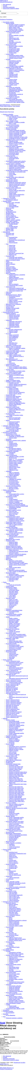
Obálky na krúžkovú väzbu (13, 380)
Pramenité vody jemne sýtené (17, 258)
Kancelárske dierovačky (15, 99)
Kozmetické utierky (14, 153)
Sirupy (7, 265)
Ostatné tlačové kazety (12, 687)
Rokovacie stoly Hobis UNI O (16, 801)
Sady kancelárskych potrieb (13, 1003)
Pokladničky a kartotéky (12, 451)
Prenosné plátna (13, 544)
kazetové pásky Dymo (15, 408)
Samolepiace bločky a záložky (14, 614)
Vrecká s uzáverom (14, 126)
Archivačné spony (13, 483)
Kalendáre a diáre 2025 (12, 638)
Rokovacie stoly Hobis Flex (16, 790)
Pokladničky (12, 452)
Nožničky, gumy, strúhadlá (13, 202)
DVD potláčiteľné (13, 337)
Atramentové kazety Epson (16, 667)
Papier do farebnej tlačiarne (16, 637)
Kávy (7, 236)
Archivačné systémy (11, 476)
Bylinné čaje (12, 249)
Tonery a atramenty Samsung (13, 702)
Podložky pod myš (14, 383)
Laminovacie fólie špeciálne (13, 396)
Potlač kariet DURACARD (16, 503)
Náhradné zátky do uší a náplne (17, 939)
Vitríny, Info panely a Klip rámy (14, 576)
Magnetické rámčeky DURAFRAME (18, 506)
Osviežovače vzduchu (12, 181)
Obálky (8, 617)
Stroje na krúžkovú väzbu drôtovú (18, 367)
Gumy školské (12, 205)
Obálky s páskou (13, 618)
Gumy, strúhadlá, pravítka (12, 881)
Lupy (10, 34)
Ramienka (11, 742)
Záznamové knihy (13, 654)
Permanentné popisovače (16, 895)
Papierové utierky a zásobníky (14, 146)
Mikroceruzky (12, 871)
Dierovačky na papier (11, 98)
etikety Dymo (12, 411)
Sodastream (12, 297)
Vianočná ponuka (10, 309)
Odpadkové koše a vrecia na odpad (15, 139)
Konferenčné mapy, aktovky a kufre (15, 102)
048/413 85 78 (4, 0)
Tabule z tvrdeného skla (12, 534)
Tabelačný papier (13, 603)
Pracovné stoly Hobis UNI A (16, 793)
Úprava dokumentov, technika (11, 312)
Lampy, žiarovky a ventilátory (13, 843)
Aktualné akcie (4, 111)
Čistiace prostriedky (11, 129)
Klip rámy (11, 581)
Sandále (11, 928)
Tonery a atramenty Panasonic (14, 716)
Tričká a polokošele (14, 923)
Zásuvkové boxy (13, 75)
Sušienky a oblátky (11, 268)
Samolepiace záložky (14, 615)
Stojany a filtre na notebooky (13, 347)
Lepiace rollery (13, 82)
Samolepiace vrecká (11, 433)
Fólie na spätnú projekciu (15, 524)
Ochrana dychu (10, 941)
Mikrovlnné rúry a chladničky (13, 304)
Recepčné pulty (10, 832)
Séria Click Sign (13, 514)
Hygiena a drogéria (8, 114)
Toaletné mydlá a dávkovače (13, 187)
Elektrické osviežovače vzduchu (17, 182)
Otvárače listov (13, 43)
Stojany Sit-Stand (13, 388)
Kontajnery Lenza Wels (15, 825)
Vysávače (11, 159)
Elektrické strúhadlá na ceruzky (17, 883)
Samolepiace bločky (14, 645)
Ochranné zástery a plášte (16, 925)
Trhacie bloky (9, 210)
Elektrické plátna (13, 543)
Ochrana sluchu (10, 936)
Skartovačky (9, 416)
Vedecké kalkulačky (14, 327)
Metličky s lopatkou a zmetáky (17, 122)
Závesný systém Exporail (15, 532)
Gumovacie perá (13, 857)
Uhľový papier (12, 605)
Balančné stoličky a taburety (16, 729)
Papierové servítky (14, 147)
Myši (10, 361)
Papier (4, 582)
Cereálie (8, 272)
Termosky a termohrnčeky (15, 298)
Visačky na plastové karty (15, 500)
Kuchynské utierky (14, 154)
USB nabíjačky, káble (11, 353)
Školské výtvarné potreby (12, 888)
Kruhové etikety (13, 594)
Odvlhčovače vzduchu (12, 179)
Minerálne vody (10, 233)
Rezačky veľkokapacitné (15, 329)
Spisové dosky (13, 468)
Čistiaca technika (10, 155)
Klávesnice (12, 363)
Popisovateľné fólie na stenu (16, 494)
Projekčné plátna (10, 540)
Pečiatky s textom (13, 63)
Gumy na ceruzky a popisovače (17, 887)
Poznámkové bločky (11, 643)
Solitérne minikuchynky (15, 805)
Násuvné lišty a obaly (14, 467)
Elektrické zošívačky (14, 91)
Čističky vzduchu (13, 157)
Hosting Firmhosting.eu (6, 1069)
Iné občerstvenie (10, 310)
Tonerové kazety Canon (15, 663)
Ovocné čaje (12, 248)
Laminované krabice (14, 484)
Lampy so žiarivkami (14, 847)
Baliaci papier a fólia (14, 27)
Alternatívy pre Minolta (12, 689)
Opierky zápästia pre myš (15, 385)
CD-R (10, 341)
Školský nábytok (10, 816)
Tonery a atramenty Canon (13, 661)
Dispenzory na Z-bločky (15, 647)
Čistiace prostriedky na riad (16, 134)
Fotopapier (9, 609)
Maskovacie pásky (14, 51)
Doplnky (11, 929)
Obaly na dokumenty (11, 455)
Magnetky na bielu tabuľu (15, 560)
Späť (3, 1022)
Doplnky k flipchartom (11, 527)
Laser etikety (12, 595)
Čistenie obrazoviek (14, 316)
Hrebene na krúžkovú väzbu (13, 373)
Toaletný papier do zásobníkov (17, 166)
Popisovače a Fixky (11, 891)
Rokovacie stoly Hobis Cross (16, 792)
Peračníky (8, 209)
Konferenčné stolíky (14, 813)
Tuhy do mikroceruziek (15, 875)
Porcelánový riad (10, 305)
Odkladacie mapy (13, 470)
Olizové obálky (13, 627)
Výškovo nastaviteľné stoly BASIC (18, 835)
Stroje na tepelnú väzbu (15, 372)
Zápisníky (11, 613)
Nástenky (8, 558)
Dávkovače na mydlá (14, 196)
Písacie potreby (7, 849)
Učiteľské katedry (13, 820)
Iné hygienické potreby (12, 127)
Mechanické (12, 905)
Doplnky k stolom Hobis (15, 769)
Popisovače (9, 876)
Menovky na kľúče (14, 488)
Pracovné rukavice (11, 903)
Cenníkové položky (8, 1011)
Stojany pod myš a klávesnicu (17, 392)
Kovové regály (13, 753)
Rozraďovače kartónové (15, 450)
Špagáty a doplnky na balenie (17, 24)
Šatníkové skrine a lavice (15, 748)
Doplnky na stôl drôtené (12, 431)
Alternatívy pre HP (11, 674)
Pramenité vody (10, 256)
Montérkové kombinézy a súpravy (18, 920)
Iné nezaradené (10, 1012)
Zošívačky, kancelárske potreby (11, 425)
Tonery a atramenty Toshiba (13, 703)
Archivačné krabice (14, 482)
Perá (7, 851)
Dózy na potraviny (14, 284)
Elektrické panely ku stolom (13, 829)
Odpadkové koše (13, 141)
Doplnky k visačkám (14, 502)
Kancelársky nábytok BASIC (13, 833)
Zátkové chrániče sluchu (15, 937)
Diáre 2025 (12, 639)
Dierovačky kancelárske (12, 427)
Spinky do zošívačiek (14, 87)
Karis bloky (12, 657)
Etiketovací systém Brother (13, 400)
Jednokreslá (12, 809)
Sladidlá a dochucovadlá (12, 308)
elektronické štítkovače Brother (17, 403)
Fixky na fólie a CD (14, 896)
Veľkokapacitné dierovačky (16, 101)
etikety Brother (13, 405)
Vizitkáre (11, 72)
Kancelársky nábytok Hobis (13, 764)
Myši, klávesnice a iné (12, 359)
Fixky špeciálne (13, 893)
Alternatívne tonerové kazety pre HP (18, 678)
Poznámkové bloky (14, 611)
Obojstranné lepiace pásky (16, 55)
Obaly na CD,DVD (14, 335)
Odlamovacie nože (14, 38)
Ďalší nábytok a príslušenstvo (14, 760)
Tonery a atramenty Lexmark (13, 681)
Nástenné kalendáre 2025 (16, 642)
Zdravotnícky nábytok (11, 806)
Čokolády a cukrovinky (12, 269)
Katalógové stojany (11, 491)
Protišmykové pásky (14, 50)
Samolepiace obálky (14, 619)
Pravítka (11, 885)
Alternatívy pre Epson (11, 706)
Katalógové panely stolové (16, 519)
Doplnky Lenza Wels (14, 828)
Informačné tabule (13, 552)
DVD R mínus (12, 339)
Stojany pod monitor (14, 391)
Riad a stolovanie (10, 273)
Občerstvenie (6, 104)
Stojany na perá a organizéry (16, 70)
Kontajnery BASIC (14, 837)
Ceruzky (8, 869)
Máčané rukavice (13, 904)
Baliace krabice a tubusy (15, 28)
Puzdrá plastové (13, 499)
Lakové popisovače (14, 877)
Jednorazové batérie (14, 421)
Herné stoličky (13, 734)
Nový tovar (11, 111)
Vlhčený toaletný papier (15, 169)
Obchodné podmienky (9, 7)
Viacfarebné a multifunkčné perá (17, 853)
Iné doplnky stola (10, 761)
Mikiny (10, 917)
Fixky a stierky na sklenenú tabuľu (18, 571)
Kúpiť (2, 1048)
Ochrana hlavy (10, 945)
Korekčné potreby (10, 864)
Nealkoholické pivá (11, 270)
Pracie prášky (12, 174)
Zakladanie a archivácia (9, 198)
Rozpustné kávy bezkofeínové (17, 240)
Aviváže (11, 175)
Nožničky (11, 204)
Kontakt (5, 5)
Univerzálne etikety (14, 590)
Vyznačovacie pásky (14, 48)
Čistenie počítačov (11, 313)
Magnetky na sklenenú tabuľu (17, 570)
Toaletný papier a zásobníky (13, 163)
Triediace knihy (13, 443)
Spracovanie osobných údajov (11, 8)
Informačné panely (14, 578)
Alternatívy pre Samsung (12, 705)
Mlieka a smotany (10, 264)
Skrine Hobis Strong (14, 770)
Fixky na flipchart (13, 899)
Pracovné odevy (10, 916)
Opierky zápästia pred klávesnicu (18, 384)
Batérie (8, 420)
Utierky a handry (13, 118)
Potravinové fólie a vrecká (16, 285)
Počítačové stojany (11, 387)
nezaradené (6, 1010)
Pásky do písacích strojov (12, 713)
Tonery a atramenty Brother (13, 691)
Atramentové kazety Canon (16, 662)
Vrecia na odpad (13, 145)
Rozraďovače (9, 447)
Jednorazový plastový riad (16, 290)
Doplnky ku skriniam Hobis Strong (18, 772)
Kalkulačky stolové (14, 324)
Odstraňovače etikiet (14, 314)
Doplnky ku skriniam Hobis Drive (17, 773)
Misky (10, 282)
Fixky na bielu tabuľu (14, 897)
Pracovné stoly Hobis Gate (16, 766)
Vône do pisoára (13, 186)
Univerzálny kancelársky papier (17, 634)
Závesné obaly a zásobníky (13, 435)
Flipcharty (8, 492)
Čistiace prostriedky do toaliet (17, 130)
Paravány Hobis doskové (15, 796)
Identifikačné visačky (11, 496)
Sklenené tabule (13, 535)
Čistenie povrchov (14, 317)
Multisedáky (12, 732)
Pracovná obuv (10, 927)
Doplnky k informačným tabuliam (17, 554)
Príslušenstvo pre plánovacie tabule (18, 551)
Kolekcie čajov (13, 250)
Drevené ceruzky (13, 873)
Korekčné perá (13, 865)
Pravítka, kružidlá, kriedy (12, 222)
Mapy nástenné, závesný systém (14, 530)
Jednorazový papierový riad (16, 288)
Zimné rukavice (13, 907)
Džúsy (7, 261)
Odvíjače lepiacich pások (15, 58)
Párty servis (9, 292)
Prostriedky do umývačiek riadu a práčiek (17, 170)
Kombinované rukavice (15, 909)
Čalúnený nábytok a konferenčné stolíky (16, 808)
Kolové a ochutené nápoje (13, 260)
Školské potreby (7, 201)
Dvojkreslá (12, 810)
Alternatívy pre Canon (11, 693)
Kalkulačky (9, 320)
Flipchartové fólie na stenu (16, 528)
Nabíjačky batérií (13, 423)
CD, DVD (8, 333)
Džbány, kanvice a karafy (15, 301)
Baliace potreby (10, 23)
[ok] (18, 13)
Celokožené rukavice (14, 915)
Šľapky (11, 931)
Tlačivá (8, 583)
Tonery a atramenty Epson (13, 665)
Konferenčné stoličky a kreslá (16, 722)
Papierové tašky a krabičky (16, 26)
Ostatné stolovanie (14, 277)
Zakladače (9, 471)
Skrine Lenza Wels (14, 824)
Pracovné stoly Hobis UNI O (16, 800)
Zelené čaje (12, 245)
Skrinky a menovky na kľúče (13, 486)
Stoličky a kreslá (10, 720)
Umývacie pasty (13, 191)
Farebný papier (10, 586)
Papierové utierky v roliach (16, 151)
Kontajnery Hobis (13, 765)
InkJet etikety (12, 597)
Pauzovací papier (13, 602)
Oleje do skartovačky (14, 419)
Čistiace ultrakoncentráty (15, 135)
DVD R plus (12, 340)
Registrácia (9, 19)
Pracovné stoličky (13, 728)
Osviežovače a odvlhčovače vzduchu (16, 161)
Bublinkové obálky (14, 621)
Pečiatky (8, 59)
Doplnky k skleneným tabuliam (14, 547)
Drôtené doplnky (13, 76)
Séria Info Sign (13, 511)
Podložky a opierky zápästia (13, 381)
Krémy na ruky (13, 189)
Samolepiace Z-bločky (15, 649)
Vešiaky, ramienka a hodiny (13, 737)
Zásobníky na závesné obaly (16, 436)
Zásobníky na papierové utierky (17, 150)
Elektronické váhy (10, 395)
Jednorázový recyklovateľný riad (17, 289)
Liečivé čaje (12, 252)
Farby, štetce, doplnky (11, 221)
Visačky (11, 498)
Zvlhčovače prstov (14, 626)
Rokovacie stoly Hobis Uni (16, 780)
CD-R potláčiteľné (14, 336)
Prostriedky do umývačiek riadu (17, 171)
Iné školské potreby (11, 212)
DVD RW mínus (13, 343)
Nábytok (5, 718)
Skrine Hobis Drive (14, 777)
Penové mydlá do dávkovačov (17, 190)
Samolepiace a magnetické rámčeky (15, 504)
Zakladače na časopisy (15, 479)
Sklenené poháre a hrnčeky (16, 278)
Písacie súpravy (13, 861)
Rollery (11, 859)
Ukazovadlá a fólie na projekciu (14, 523)
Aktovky (11, 441)
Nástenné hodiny (13, 738)
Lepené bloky (12, 653)
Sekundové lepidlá (14, 83)
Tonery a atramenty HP (12, 670)
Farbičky (11, 872)
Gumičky (11, 40)
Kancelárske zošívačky (15, 88)
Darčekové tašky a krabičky (16, 30)
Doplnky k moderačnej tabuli (16, 575)
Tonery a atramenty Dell (12, 717)
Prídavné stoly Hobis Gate (16, 774)
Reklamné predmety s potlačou (14, 1018)
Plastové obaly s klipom (15, 463)
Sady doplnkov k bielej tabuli (16, 562)
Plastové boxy (12, 478)
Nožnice (11, 36)
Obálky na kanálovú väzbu (16, 415)
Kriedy (10, 225)
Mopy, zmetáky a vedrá (12, 121)
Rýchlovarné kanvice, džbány (14, 294)
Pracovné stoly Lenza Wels (16, 822)
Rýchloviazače (13, 458)
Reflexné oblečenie (14, 921)
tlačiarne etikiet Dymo (14, 412)
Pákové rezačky (13, 332)
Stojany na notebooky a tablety (17, 348)
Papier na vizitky (13, 599)
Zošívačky (8, 86)
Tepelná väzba (10, 369)
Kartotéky (11, 454)
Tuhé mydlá (12, 197)
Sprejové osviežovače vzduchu (17, 183)
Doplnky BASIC (13, 839)
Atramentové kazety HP (15, 671)
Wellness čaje (12, 254)
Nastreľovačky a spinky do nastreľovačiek (16, 95)
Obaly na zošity (10, 208)
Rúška (10, 944)
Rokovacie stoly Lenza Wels (16, 826)
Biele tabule (9, 559)
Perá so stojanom (13, 863)
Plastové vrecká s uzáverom (16, 143)
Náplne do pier (13, 856)
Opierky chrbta (13, 758)
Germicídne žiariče (14, 158)
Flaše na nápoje (13, 300)
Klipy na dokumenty (14, 39)
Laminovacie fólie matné (12, 397)
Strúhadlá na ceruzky (14, 884)
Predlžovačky (9, 762)
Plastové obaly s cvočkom (16, 462)
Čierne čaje (12, 246)
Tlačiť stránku (16, 106)
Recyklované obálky (14, 625)
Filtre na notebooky (14, 349)
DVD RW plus (12, 344)
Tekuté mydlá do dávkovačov (16, 194)
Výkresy (11, 607)
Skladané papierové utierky (16, 149)
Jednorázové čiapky (14, 947)
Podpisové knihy (13, 444)
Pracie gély (12, 173)
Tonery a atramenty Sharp (13, 701)
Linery (7, 880)
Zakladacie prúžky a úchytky (16, 456)
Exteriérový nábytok (14, 754)
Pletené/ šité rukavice (14, 911)
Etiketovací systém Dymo (12, 407)
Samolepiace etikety (11, 587)
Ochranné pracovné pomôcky (11, 901)
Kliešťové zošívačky (14, 97)
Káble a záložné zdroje (15, 355)
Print (4, 1016)
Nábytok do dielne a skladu (16, 749)
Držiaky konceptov (14, 389)
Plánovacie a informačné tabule (14, 548)
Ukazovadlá (12, 526)
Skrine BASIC (12, 840)
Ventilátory (12, 844)
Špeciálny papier (10, 598)
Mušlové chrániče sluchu (15, 940)
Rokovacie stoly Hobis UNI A (16, 794)
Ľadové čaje (9, 262)
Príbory (11, 281)
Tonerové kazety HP (14, 673)
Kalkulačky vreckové (14, 323)
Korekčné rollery (13, 867)
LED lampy (12, 845)
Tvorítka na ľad (13, 280)
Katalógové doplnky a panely (16, 520)
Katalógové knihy (13, 466)
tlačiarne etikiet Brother (15, 404)
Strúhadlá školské (13, 206)
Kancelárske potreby (8, 22)
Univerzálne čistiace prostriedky (17, 131)
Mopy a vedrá (12, 123)
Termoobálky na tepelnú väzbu (17, 371)
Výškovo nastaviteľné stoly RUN (17, 798)
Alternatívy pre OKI (11, 690)
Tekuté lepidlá (12, 80)
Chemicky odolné (13, 913)
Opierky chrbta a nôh (11, 756)
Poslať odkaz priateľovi (6, 106)
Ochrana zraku (10, 932)
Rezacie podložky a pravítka (16, 35)
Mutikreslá (11, 812)
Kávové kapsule (13, 242)
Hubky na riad (12, 119)
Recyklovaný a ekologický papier (17, 635)
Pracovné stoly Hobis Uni (15, 768)
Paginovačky (12, 64)
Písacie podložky (13, 464)
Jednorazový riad (10, 286)
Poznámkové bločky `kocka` (16, 646)
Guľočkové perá (13, 852)
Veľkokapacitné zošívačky (16, 90)
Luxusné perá (12, 860)
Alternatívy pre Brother (12, 708)
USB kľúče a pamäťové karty (13, 345)
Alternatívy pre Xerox (11, 714)
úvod (1, 104)
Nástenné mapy (13, 531)
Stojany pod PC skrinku (15, 393)
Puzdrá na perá (10, 214)
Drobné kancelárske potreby (13, 31)
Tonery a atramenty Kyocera (13, 679)
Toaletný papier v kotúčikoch (16, 165)
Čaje (7, 244)
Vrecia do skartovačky (15, 417)
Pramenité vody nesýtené (15, 257)
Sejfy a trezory (13, 752)
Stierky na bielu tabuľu (15, 567)
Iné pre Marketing (10, 1015)
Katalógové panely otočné (13, 516)
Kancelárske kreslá (14, 721)
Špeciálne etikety (13, 591)
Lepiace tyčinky (13, 79)
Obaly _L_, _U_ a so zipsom (16, 459)
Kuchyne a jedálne (11, 802)
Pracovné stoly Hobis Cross (16, 788)
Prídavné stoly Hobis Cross (16, 789)
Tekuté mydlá (12, 178)
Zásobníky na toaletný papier (16, 167)
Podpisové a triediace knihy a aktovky (16, 440)
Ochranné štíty (13, 933)
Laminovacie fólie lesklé (12, 352)
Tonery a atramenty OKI (12, 685)
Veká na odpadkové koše (15, 142)
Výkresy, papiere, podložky (13, 220)
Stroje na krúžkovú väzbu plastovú (18, 368)
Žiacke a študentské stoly (15, 818)
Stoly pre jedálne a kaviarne (16, 804)
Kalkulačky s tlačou (14, 325)
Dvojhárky (11, 606)
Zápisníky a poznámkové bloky (14, 610)
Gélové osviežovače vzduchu (16, 162)
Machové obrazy (10, 841)
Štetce (10, 889)
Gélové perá (12, 855)
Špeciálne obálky (13, 622)
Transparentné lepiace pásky (16, 56)
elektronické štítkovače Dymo (16, 409)
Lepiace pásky (10, 54)
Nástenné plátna (13, 542)
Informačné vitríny (13, 579)
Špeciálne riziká (13, 912)
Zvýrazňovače (9, 879)
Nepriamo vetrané (13, 935)
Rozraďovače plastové (12, 200)
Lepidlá (8, 78)
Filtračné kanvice (13, 302)
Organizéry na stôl (14, 429)
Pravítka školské (13, 224)
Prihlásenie (3, 19)
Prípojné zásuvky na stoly (15, 830)
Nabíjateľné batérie (14, 424)
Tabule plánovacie (14, 550)
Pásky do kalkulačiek (11, 710)
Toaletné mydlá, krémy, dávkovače (15, 177)
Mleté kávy (12, 241)
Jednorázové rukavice (15, 908)
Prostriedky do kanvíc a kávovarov (18, 138)
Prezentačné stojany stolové (13, 522)
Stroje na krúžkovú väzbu (12, 365)
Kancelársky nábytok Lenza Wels (15, 821)
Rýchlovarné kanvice (14, 296)
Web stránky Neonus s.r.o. (7, 1067)
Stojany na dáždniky (14, 740)
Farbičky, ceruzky (10, 218)
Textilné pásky (13, 52)
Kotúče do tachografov (15, 585)
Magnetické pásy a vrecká (13, 539)
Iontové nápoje (10, 306)
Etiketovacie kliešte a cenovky (14, 399)
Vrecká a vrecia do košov (12, 125)
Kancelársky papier (11, 633)
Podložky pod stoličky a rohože (14, 736)
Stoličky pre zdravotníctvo (15, 730)
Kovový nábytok (10, 744)
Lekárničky (9, 948)
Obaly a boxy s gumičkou (15, 460)
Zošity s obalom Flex (11, 228)
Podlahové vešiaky (14, 741)
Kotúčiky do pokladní (14, 631)
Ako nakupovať (7, 4)
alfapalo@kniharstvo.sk (6, 2)
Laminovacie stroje (11, 364)
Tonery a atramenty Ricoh (12, 699)
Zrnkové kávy (12, 238)
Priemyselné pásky (11, 44)
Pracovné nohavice (14, 924)
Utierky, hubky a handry (12, 115)
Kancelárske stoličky (14, 724)
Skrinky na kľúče (13, 487)
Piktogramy (12, 515)
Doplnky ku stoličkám (14, 726)
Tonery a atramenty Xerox (12, 709)
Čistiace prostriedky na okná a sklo (18, 137)
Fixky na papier (13, 892)
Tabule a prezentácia (8, 490)
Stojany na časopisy (14, 71)
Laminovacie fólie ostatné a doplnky (15, 351)
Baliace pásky (12, 47)
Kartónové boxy (13, 445)
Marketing (5, 1014)
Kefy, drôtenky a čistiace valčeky (17, 117)
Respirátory (12, 943)
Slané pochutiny (10, 266)
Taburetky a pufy (13, 814)
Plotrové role (12, 630)
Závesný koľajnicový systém (13, 546)
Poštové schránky (13, 750)
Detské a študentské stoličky (16, 733)
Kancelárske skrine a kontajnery (17, 746)
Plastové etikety (13, 589)
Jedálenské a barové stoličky (16, 725)
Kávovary (8, 293)
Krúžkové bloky (13, 655)
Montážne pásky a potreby (16, 46)
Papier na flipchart (14, 495)
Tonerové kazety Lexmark (15, 682)
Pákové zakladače (14, 475)
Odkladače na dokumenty (15, 68)
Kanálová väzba (10, 413)
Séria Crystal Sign (14, 512)
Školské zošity (10, 229)
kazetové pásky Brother (15, 401)
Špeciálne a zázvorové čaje (16, 253)
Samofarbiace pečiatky (15, 60)
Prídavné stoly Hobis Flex (16, 778)
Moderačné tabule (11, 572)
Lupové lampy (12, 848)
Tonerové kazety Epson (15, 669)
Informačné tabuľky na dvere (13, 510)
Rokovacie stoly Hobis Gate (16, 776)
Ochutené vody (10, 234)
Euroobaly (8, 439)
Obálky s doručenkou (14, 623)
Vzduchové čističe (14, 318)
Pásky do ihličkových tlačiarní (14, 712)
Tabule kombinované (11, 556)
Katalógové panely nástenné (16, 518)
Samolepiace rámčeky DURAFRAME (15, 508)
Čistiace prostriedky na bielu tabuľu (18, 563)
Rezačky (8, 328)
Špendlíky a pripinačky (15, 42)
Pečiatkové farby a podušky (16, 66)
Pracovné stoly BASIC (15, 836)
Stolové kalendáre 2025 (15, 641)
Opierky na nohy (13, 757)
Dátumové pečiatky (14, 62)
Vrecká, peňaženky (11, 216)
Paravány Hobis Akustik (15, 797)
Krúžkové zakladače (14, 474)
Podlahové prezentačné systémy (14, 555)
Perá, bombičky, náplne (12, 217)
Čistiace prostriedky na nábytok (17, 133)
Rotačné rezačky (13, 331)
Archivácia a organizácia (9, 432)
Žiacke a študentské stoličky (16, 817)
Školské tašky (9, 213)
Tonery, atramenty (7, 659)
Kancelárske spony (14, 32)
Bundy (10, 919)
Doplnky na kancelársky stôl (13, 67)
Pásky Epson (12, 666)
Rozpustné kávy (13, 237)
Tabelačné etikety (13, 593)
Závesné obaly (13, 437)
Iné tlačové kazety (10, 686)
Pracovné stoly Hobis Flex (16, 786)
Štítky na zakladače (14, 472)
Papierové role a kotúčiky (12, 629)
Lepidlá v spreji (13, 84)
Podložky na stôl (13, 74)
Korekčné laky (13, 868)
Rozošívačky (12, 93)
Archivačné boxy (13, 480)
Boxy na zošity (10, 230)
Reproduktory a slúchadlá (16, 360)
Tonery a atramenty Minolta (13, 683)
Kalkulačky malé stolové (15, 321)
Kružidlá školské (13, 226)
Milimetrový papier (14, 601)
